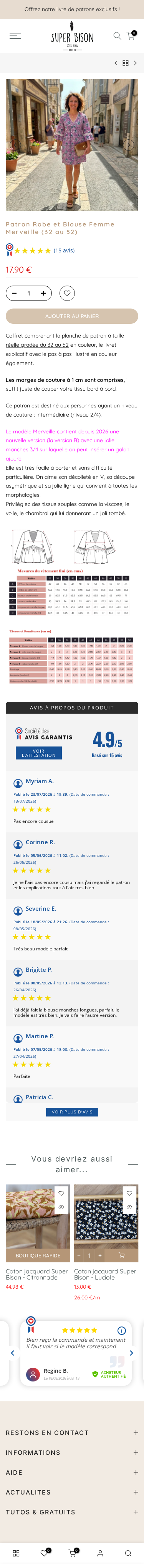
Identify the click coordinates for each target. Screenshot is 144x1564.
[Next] (128, 145)
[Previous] (15, 145)
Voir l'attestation (39, 753)
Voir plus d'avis (72, 1112)
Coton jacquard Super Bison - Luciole (105, 1274)
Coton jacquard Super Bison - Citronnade (37, 1274)
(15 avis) (64, 250)
